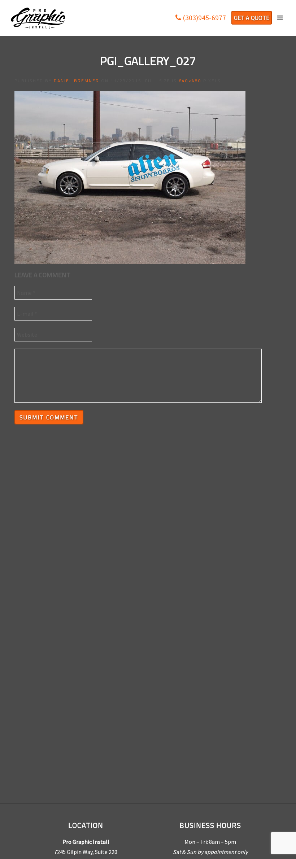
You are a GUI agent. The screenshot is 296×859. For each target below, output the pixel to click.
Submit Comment (48, 417)
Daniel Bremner (76, 80)
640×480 (190, 80)
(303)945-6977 (203, 17)
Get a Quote (251, 17)
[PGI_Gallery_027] (129, 176)
